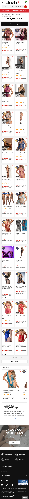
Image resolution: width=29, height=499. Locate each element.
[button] (14, 361)
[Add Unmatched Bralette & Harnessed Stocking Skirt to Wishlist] (12, 302)
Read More (14, 418)
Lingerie (8, 14)
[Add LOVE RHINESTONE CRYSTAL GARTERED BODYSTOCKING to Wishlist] (12, 330)
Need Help (22, 454)
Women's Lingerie (16, 14)
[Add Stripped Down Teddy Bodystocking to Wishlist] (26, 302)
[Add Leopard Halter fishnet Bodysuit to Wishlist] (12, 139)
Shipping (6, 459)
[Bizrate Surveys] (26, 484)
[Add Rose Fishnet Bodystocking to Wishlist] (26, 246)
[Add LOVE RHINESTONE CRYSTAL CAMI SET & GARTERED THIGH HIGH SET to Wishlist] (12, 272)
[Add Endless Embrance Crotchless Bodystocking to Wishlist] (12, 85)
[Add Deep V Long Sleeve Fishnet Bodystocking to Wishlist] (12, 165)
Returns (21, 459)
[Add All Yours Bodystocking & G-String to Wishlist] (26, 139)
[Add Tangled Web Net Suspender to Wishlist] (26, 112)
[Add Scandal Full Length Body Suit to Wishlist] (26, 219)
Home (3, 14)
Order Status (8, 454)
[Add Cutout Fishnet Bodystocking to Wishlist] (12, 246)
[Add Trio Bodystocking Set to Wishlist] (12, 192)
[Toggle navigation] (2, 2)
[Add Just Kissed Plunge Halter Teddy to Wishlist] (12, 219)
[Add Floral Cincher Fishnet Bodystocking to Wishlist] (26, 272)
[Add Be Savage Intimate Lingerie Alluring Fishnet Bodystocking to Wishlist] (26, 330)
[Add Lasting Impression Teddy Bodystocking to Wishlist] (26, 165)
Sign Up (14, 442)
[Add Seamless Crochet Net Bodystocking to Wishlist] (12, 57)
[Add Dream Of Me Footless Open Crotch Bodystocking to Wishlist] (26, 192)
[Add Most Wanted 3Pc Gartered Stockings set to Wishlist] (12, 112)
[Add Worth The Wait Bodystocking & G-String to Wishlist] (26, 57)
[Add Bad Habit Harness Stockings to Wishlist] (26, 28)
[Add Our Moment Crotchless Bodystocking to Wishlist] (12, 28)
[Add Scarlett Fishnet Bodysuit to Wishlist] (26, 85)
